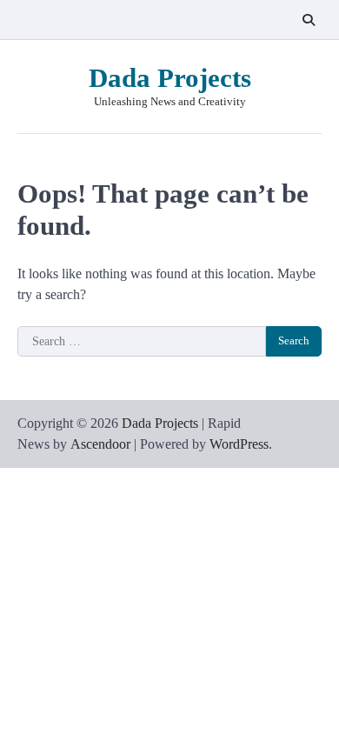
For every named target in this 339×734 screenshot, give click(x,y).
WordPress (239, 444)
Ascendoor (100, 444)
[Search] (309, 20)
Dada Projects (170, 78)
